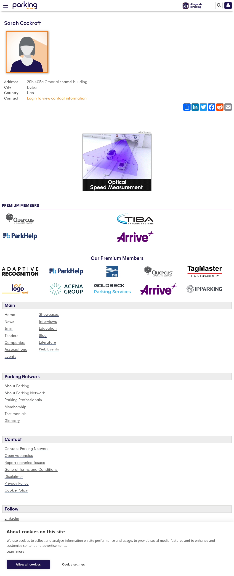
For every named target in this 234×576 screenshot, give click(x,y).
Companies (15, 343)
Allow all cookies (28, 564)
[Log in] (228, 5)
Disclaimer (14, 477)
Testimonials (16, 414)
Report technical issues (25, 463)
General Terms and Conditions (31, 469)
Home (10, 315)
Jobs (9, 329)
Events (10, 356)
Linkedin (12, 518)
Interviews (48, 322)
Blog (43, 335)
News (9, 322)
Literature (47, 342)
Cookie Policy (16, 490)
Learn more (15, 551)
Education (48, 328)
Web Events (49, 349)
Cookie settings (73, 564)
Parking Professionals (23, 400)
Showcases (49, 314)
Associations (16, 349)
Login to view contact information (57, 98)
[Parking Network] (25, 4)
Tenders (11, 336)
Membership (15, 407)
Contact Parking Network (26, 449)
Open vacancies (19, 456)
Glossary (12, 421)
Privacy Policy (17, 483)
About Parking (17, 386)
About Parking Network (25, 393)
